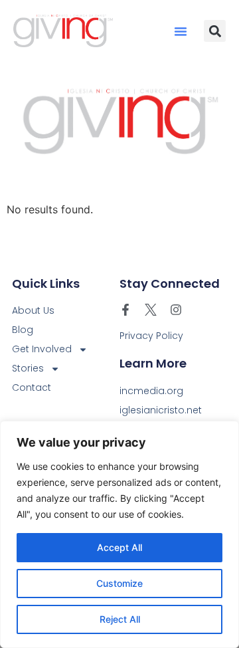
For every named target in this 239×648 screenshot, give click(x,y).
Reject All (120, 619)
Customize (119, 583)
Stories (28, 368)
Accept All (119, 547)
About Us (33, 310)
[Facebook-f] (125, 310)
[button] (181, 31)
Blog (22, 329)
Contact (31, 387)
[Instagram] (176, 310)
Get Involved (42, 349)
